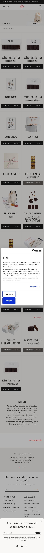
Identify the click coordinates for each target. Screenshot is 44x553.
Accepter (9, 300)
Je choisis (33, 286)
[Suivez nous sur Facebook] (26, 546)
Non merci (9, 294)
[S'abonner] (37, 533)
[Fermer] (41, 521)
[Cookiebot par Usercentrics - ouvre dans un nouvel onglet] (32, 250)
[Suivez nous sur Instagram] (17, 546)
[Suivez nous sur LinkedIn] (22, 546)
